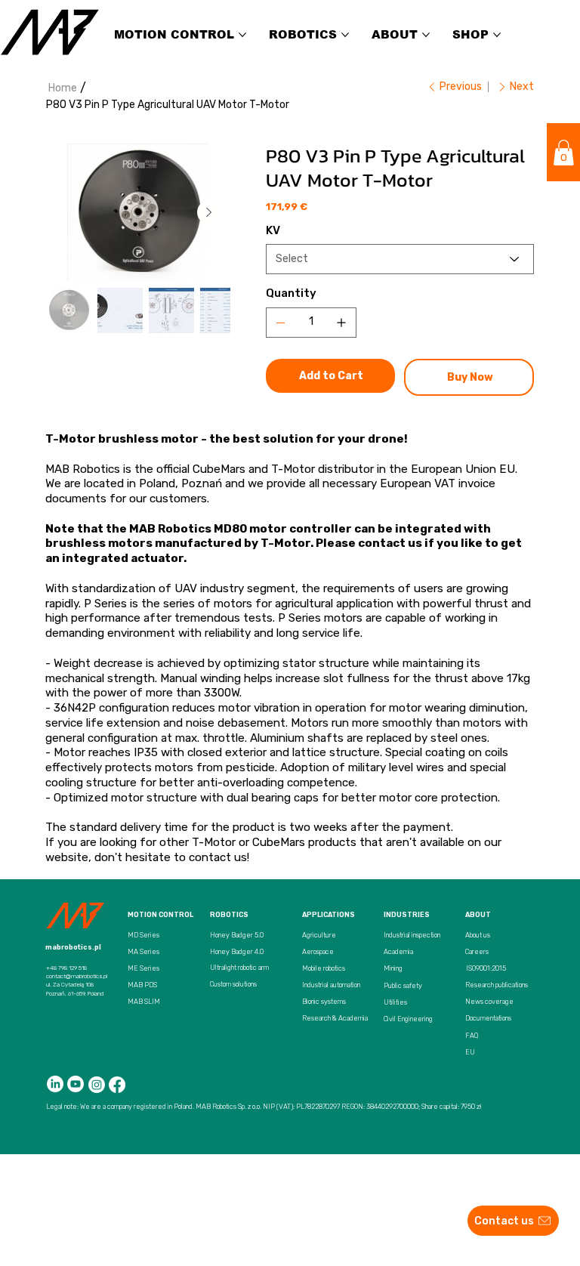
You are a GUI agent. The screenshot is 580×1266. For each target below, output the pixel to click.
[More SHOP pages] (497, 35)
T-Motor (214, 842)
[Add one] (341, 322)
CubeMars (278, 842)
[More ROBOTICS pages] (345, 35)
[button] (564, 152)
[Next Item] (209, 212)
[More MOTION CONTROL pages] (242, 35)
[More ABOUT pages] (426, 35)
